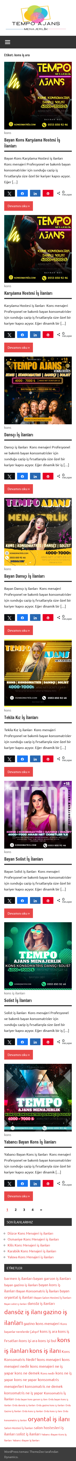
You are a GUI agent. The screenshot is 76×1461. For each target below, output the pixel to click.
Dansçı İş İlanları (18, 435)
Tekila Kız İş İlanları (21, 717)
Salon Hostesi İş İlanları (18, 1428)
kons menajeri (49, 1359)
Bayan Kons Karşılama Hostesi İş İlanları (32, 143)
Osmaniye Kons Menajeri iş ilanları (33, 1239)
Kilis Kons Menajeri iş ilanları (29, 1245)
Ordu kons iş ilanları (32, 1411)
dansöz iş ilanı (23, 1311)
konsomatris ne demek (44, 1386)
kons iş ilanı (45, 1350)
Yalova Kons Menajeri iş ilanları (31, 1257)
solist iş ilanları (28, 1434)
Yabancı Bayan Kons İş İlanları (30, 1142)
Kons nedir (48, 1373)
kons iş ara (48, 1331)
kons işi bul (47, 1340)
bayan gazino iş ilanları (21, 1285)
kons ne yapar (25, 1379)
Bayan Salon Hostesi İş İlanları (52, 1297)
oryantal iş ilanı (49, 1418)
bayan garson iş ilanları (52, 1278)
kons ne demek (27, 1373)
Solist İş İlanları (18, 1000)
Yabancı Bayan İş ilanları (26, 1440)
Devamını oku (17, 206)
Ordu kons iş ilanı (53, 1411)
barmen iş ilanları (18, 1278)
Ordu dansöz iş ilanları (23, 1405)
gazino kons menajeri (42, 1323)
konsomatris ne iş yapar (23, 1393)
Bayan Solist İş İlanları (23, 859)
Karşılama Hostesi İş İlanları (28, 293)
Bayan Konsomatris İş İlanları (37, 1291)
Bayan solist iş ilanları (15, 1303)
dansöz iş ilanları (41, 1303)
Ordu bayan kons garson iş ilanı (31, 1399)
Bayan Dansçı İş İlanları (24, 576)
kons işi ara (28, 1340)
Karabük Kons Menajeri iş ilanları (32, 1251)
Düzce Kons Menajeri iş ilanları (30, 1233)
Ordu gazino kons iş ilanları (50, 1405)
